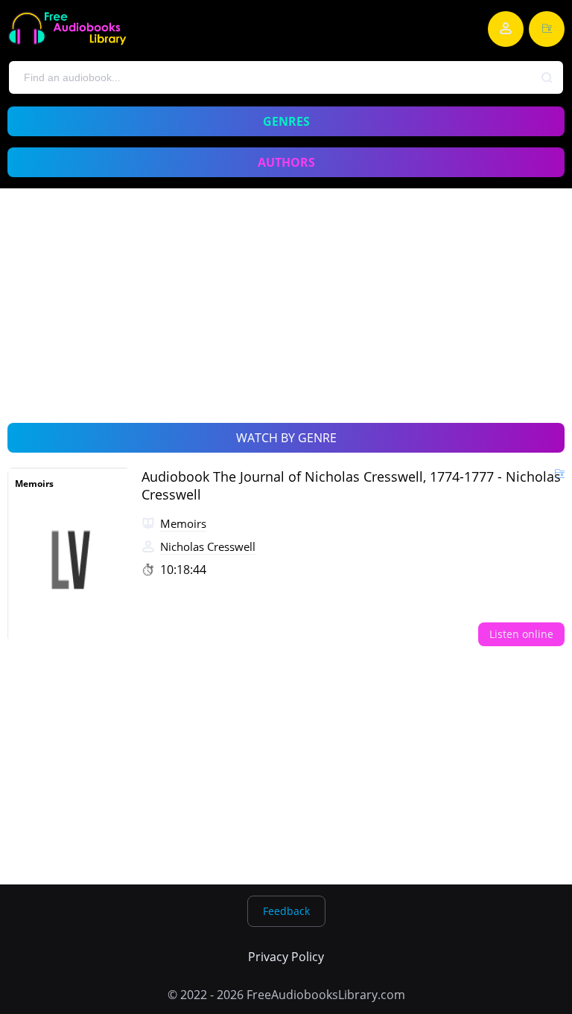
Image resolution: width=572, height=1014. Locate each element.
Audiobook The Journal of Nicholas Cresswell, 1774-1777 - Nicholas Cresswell (351, 485)
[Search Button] (547, 78)
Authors (286, 162)
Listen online (521, 634)
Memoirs (34, 483)
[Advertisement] (286, 322)
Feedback (286, 911)
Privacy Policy (286, 956)
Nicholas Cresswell (207, 546)
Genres (286, 121)
